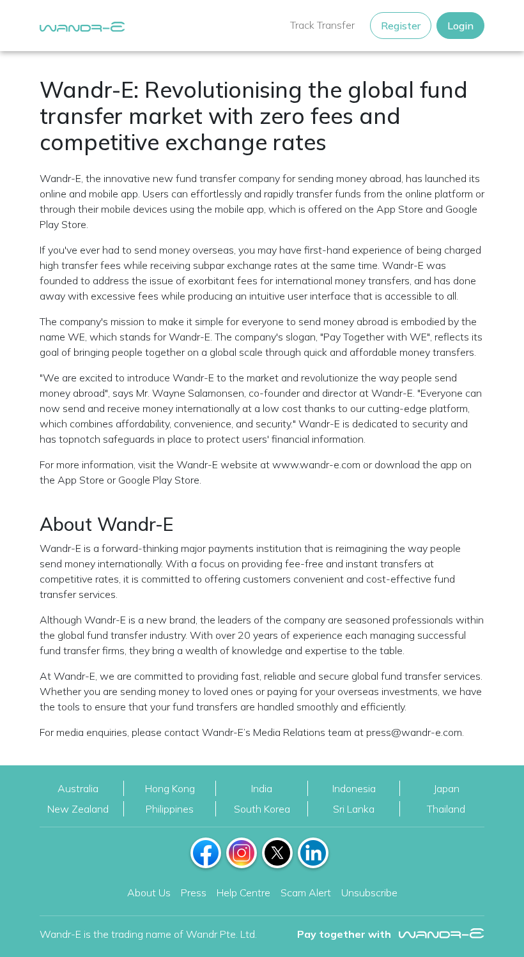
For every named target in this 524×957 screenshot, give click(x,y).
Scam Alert (306, 892)
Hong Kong (170, 788)
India (261, 788)
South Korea (262, 808)
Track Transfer (322, 25)
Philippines (170, 808)
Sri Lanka (353, 808)
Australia (78, 788)
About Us (149, 892)
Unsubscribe (369, 892)
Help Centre (243, 892)
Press (193, 892)
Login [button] (460, 25)
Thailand (446, 808)
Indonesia (354, 788)
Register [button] (400, 25)
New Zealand (78, 808)
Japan (446, 788)
